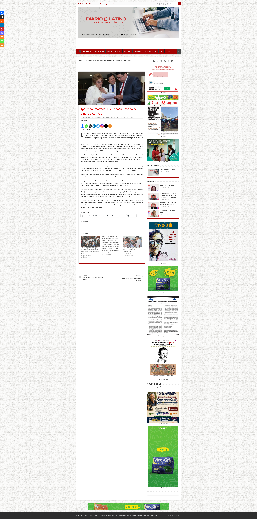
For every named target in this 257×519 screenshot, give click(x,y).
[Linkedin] (94, 125)
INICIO (79, 51)
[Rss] (158, 4)
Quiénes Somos (117, 4)
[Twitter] (161, 4)
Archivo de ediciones (151, 51)
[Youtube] (163, 4)
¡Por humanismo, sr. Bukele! (167, 169)
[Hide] (1, 49)
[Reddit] (2, 21)
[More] (110, 125)
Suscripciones (128, 4)
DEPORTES (110, 51)
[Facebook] (159, 4)
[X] (90, 125)
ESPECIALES (127, 51)
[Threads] (106, 125)
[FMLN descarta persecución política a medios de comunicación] (132, 241)
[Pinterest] (2, 29)
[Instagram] (102, 125)
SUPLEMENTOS (138, 51)
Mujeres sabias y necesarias (167, 185)
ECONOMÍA (118, 51)
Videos (161, 51)
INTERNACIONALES (98, 51)
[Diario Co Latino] (128, 22)
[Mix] (2, 37)
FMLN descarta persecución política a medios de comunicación (131, 249)
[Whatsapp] (86, 125)
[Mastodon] (2, 33)
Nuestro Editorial (98, 4)
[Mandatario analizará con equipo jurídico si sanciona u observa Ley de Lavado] (112, 246)
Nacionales (92, 60)
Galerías (168, 51)
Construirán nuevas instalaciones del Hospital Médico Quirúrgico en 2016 (131, 278)
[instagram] (165, 4)
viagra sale (111, 138)
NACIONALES (87, 51)
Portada (113, 117)
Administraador (86, 117)
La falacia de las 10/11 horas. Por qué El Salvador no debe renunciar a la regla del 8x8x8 (168, 195)
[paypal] (167, 4)
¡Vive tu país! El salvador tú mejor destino (93, 277)
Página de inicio (83, 60)
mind (102, 135)
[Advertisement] (128, 42)
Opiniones (108, 4)
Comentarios (121, 117)
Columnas (136, 4)
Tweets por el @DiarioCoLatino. (157, 387)
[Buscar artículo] (179, 3)
